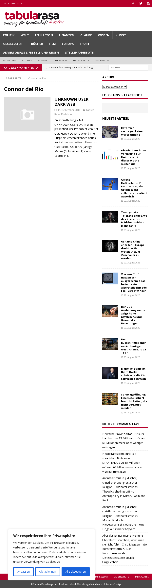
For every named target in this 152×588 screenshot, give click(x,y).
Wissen (103, 35)
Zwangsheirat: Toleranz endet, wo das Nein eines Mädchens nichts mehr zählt (134, 218)
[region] (51, 554)
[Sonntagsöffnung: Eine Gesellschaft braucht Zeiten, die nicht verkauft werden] (110, 399)
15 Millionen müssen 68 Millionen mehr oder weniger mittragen (123, 442)
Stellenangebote (79, 52)
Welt (25, 35)
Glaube (86, 35)
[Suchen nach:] (128, 67)
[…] (69, 156)
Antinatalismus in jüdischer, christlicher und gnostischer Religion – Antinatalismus (119, 482)
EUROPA (68, 44)
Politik (9, 35)
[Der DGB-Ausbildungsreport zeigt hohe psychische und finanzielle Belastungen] (110, 311)
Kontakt (43, 60)
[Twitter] (140, 3)
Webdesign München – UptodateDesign (99, 584)
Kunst (121, 35)
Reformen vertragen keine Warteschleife (131, 131)
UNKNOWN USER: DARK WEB (71, 101)
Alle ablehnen (47, 571)
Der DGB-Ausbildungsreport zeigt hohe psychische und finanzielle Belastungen (134, 315)
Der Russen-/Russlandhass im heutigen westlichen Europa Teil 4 (133, 346)
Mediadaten (102, 60)
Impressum (61, 60)
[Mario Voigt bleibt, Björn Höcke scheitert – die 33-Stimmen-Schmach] (110, 373)
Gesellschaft (14, 44)
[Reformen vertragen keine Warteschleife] (110, 132)
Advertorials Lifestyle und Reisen (31, 52)
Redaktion (9, 60)
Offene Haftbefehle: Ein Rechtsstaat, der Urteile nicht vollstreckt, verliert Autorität (134, 188)
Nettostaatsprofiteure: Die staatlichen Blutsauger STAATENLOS (119, 458)
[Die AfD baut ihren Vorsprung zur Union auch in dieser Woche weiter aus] (110, 155)
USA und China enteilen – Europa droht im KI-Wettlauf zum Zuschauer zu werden (132, 250)
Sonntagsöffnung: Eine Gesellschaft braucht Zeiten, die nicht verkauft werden (134, 401)
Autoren (27, 60)
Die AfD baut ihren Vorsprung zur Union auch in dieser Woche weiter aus (133, 157)
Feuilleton (44, 35)
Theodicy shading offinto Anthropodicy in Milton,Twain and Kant (123, 496)
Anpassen (23, 571)
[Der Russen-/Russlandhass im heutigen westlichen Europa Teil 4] (110, 344)
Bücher (37, 44)
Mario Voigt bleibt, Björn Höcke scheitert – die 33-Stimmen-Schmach (133, 373)
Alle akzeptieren (76, 571)
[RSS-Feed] (148, 3)
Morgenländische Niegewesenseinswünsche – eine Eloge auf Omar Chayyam (123, 524)
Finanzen (66, 35)
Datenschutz (81, 60)
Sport (84, 44)
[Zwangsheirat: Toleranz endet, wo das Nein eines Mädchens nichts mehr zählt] (110, 217)
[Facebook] (133, 3)
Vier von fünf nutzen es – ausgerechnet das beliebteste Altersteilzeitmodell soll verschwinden (134, 282)
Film (52, 44)
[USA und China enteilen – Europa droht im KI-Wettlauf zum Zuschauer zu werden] (110, 246)
